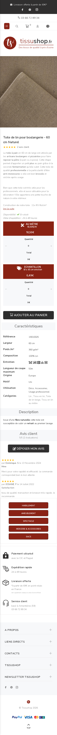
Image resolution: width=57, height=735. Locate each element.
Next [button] (54, 92)
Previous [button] (3, 92)
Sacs (28, 536)
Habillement (28, 505)
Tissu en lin (39, 396)
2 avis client (23, 147)
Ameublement (28, 513)
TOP (28, 728)
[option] (28, 91)
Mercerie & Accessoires (28, 529)
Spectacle (28, 521)
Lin (30, 396)
